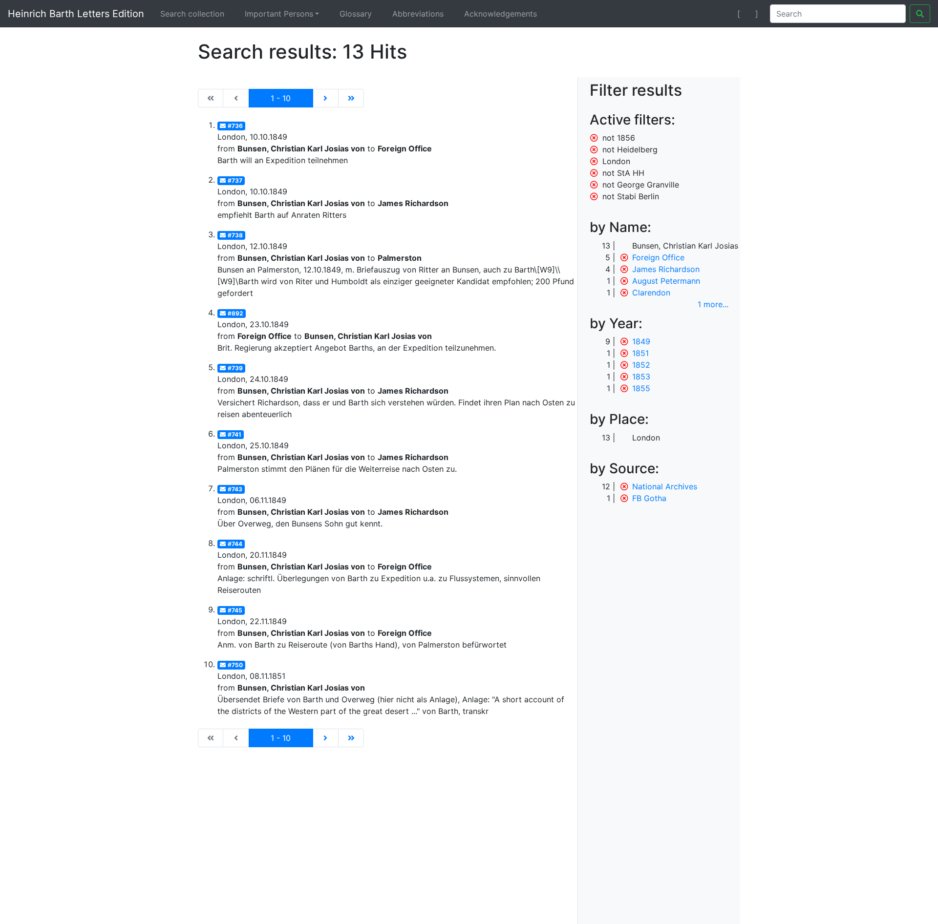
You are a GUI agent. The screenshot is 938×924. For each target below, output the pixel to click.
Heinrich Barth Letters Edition (76, 14)
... (713, 304)
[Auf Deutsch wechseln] (721, 13)
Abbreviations (418, 14)
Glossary (356, 14)
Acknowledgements (500, 14)
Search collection (192, 14)
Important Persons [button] (279, 14)
